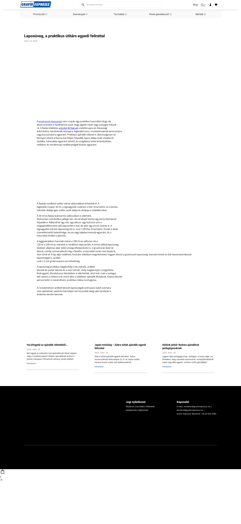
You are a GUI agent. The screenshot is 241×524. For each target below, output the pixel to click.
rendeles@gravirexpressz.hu (197, 406)
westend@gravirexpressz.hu (190, 410)
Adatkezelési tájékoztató (137, 410)
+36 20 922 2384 (208, 413)
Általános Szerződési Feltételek (140, 406)
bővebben (31, 363)
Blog (195, 4)
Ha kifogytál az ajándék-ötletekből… (47, 344)
